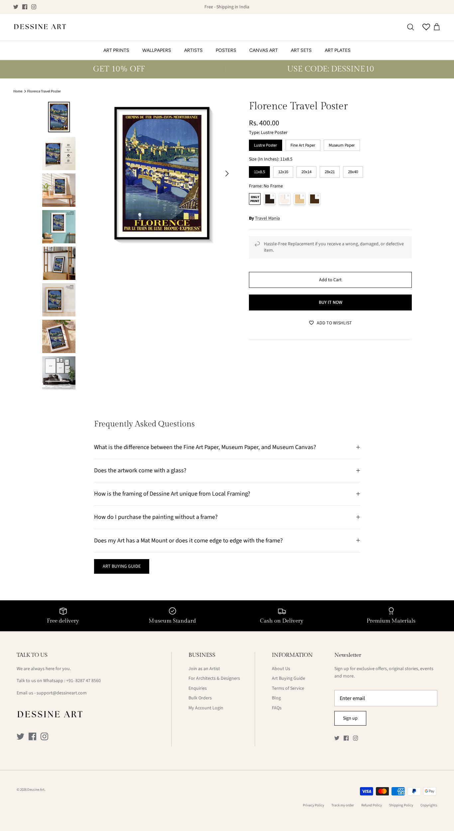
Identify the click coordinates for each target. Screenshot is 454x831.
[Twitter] (15, 6)
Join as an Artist (204, 668)
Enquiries (197, 688)
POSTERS (226, 50)
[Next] (227, 173)
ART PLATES (338, 50)
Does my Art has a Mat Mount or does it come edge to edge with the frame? (188, 540)
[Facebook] (24, 6)
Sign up (350, 718)
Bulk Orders (200, 698)
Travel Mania (267, 218)
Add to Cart (330, 280)
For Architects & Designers (214, 678)
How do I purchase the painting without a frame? (156, 517)
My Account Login (205, 708)
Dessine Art (36, 789)
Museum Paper (342, 144)
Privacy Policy (313, 805)
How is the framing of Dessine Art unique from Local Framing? (172, 493)
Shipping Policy (401, 805)
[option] (162, 173)
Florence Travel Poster (44, 91)
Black (270, 199)
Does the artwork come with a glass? (140, 470)
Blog (276, 698)
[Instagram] (33, 6)
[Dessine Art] (39, 27)
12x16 (283, 170)
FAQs (277, 708)
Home (17, 91)
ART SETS (301, 50)
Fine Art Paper (303, 144)
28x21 (329, 170)
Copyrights (428, 805)
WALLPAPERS (156, 50)
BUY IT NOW (330, 302)
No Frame (255, 199)
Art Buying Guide (288, 678)
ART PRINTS (116, 50)
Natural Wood (299, 199)
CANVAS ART (263, 50)
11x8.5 (259, 170)
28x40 (353, 170)
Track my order (342, 805)
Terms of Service (288, 688)
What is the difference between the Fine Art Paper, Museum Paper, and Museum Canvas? (205, 447)
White (284, 199)
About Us (281, 668)
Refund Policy (371, 805)
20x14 (306, 170)
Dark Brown (314, 199)
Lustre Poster (265, 144)
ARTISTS (193, 50)
